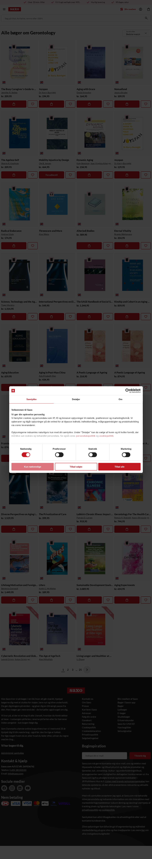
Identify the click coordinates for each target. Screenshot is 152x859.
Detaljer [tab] (76, 399)
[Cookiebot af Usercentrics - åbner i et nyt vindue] (128, 390)
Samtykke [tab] (31, 399)
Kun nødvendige (32, 466)
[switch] (59, 454)
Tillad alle (119, 466)
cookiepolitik (106, 436)
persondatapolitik (85, 436)
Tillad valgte (76, 466)
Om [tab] (120, 399)
